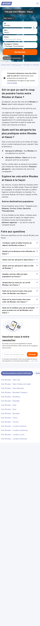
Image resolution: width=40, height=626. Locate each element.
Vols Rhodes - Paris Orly (10, 380)
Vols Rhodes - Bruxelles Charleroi (14, 392)
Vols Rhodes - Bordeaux (10, 397)
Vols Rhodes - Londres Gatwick (13, 426)
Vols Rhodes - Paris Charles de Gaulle (16, 384)
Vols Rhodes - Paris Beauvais (12, 388)
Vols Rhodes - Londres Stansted (14, 439)
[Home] (6, 3)
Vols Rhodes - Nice (8, 409)
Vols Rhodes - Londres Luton (12, 434)
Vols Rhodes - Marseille (10, 401)
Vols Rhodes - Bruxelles (10, 413)
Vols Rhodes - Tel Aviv (10, 422)
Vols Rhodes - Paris (8, 405)
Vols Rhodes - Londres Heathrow (14, 430)
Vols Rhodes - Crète (9, 418)
